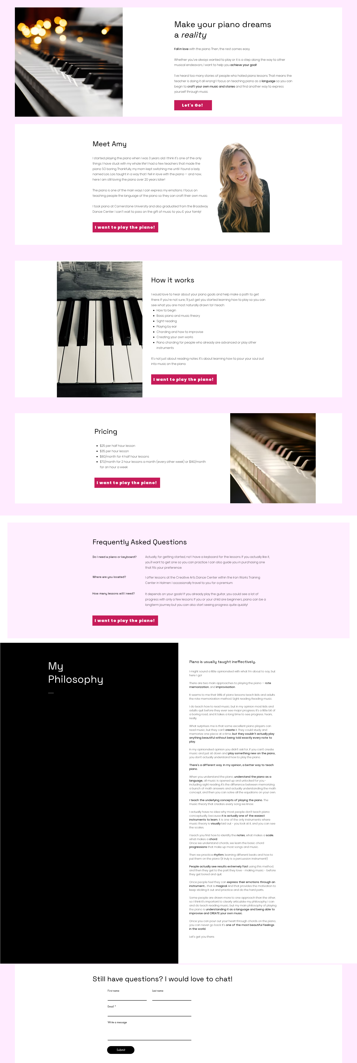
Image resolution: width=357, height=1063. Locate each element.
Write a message (117, 1022)
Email (111, 1006)
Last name (157, 990)
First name (113, 990)
